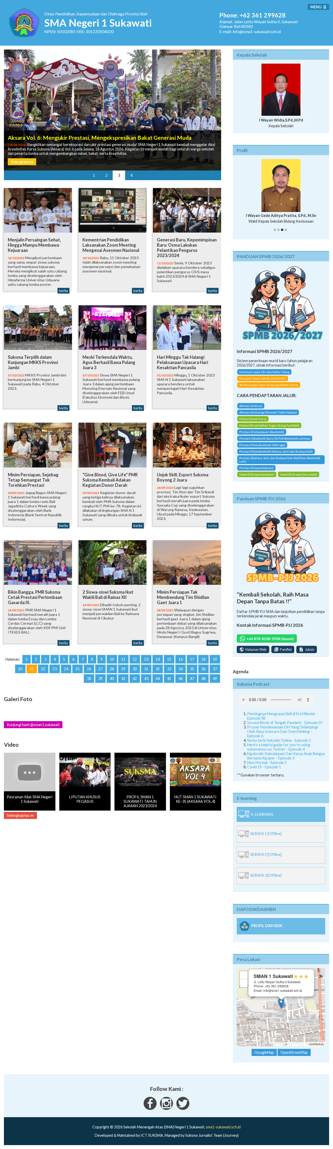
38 (89, 678)
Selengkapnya (22, 162)
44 (158, 678)
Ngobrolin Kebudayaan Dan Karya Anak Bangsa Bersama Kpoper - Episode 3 (286, 760)
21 (32, 669)
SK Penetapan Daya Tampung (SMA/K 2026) (268, 389)
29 (123, 669)
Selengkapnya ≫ (20, 815)
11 (123, 659)
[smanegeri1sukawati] (150, 1113)
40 (112, 678)
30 (135, 669)
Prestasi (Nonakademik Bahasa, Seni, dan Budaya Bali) (276, 456)
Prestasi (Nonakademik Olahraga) (262, 449)
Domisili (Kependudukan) (256, 479)
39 (100, 678)
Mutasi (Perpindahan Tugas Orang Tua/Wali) (269, 429)
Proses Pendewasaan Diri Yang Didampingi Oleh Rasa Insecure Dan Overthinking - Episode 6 (282, 736)
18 (203, 659)
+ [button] (244, 979)
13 (146, 659)
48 (203, 678)
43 (146, 678)
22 (43, 669)
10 (112, 659)
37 (215, 669)
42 (135, 678)
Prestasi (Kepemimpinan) (256, 472)
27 (100, 669)
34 (180, 669)
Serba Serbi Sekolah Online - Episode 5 (279, 745)
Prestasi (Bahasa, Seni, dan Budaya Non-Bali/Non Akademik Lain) (279, 464)
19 (215, 659)
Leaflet (278, 1049)
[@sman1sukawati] (182, 1113)
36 (203, 669)
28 (112, 669)
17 (192, 659)
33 (169, 669)
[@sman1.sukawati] (166, 1113)
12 (135, 659)
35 (192, 669)
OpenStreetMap (298, 1049)
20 (20, 669)
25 (77, 669)
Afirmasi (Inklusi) (250, 410)
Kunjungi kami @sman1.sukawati (33, 724)
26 (89, 669)
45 (169, 678)
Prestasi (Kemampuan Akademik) (261, 436)
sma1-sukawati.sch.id (223, 1131)
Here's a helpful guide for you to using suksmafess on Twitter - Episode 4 (278, 751)
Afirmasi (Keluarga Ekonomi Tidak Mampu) (268, 416)
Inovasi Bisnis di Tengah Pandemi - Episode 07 (285, 727)
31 (146, 669)
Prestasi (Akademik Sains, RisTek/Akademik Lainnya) (274, 443)
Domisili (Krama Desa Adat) (298, 479)
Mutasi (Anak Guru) (252, 423)
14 (158, 659)
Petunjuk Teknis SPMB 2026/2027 (262, 383)
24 (66, 669)
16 (180, 659)
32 (158, 669)
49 (215, 678)
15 (169, 659)
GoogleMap (264, 1057)
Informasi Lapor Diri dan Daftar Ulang (264, 376)
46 (180, 678)
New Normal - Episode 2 (267, 767)
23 (55, 669)
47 (192, 678)
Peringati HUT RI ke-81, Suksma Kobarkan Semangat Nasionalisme (91, 133)
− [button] (244, 987)
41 (123, 678)
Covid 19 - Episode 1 (264, 771)
